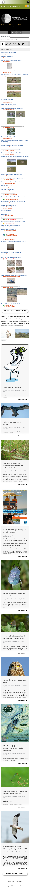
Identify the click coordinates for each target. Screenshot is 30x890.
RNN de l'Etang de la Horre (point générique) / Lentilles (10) (14, 74)
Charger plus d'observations (15, 311)
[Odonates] (23, 44)
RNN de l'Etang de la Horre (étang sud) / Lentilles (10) (13, 71)
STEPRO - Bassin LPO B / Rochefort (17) (10, 149)
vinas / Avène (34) (5, 214)
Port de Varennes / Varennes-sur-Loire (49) (11, 238)
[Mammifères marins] (11, 44)
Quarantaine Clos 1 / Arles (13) (8, 136)
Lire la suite (22, 399)
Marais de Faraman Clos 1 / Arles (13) (9, 104)
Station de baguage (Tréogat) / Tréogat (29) (10, 181)
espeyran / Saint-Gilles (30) (7, 189)
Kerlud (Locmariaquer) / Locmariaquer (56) (11, 257)
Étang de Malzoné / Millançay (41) (8, 229)
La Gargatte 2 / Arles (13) (7, 99)
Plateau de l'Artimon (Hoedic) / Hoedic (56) (10, 303)
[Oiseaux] (2, 44)
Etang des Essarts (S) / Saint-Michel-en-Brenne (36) (13, 221)
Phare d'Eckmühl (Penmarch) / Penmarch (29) (11, 174)
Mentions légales (11, 881)
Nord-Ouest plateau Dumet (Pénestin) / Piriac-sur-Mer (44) (14, 233)
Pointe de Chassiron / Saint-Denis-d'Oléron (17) (12, 145)
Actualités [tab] (3, 340)
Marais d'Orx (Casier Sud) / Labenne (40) (10, 225)
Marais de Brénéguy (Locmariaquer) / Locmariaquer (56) (14, 275)
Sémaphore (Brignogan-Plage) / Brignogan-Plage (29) (13, 178)
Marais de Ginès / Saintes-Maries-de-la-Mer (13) (12, 108)
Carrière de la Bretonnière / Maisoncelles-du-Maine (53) (13, 241)
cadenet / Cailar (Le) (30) (6, 185)
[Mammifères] (7, 44)
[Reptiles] (15, 44)
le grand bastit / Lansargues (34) (8, 205)
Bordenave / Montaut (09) (7, 56)
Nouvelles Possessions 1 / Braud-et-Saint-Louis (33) (13, 201)
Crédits (20, 881)
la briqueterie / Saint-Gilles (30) (8, 193)
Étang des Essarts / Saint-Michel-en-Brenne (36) (12, 218)
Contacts (16, 881)
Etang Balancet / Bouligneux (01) (8, 52)
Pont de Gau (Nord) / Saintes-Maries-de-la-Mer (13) (12, 126)
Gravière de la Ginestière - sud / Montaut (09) (11, 60)
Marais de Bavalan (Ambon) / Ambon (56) (10, 286)
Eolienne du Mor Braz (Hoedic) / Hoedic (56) (11, 252)
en (27, 6)
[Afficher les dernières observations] (8, 39)
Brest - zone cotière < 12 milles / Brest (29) (11, 152)
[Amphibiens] (19, 44)
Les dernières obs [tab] (5, 36)
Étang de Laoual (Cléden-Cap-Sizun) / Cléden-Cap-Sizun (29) (14, 156)
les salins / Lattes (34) (6, 210)
